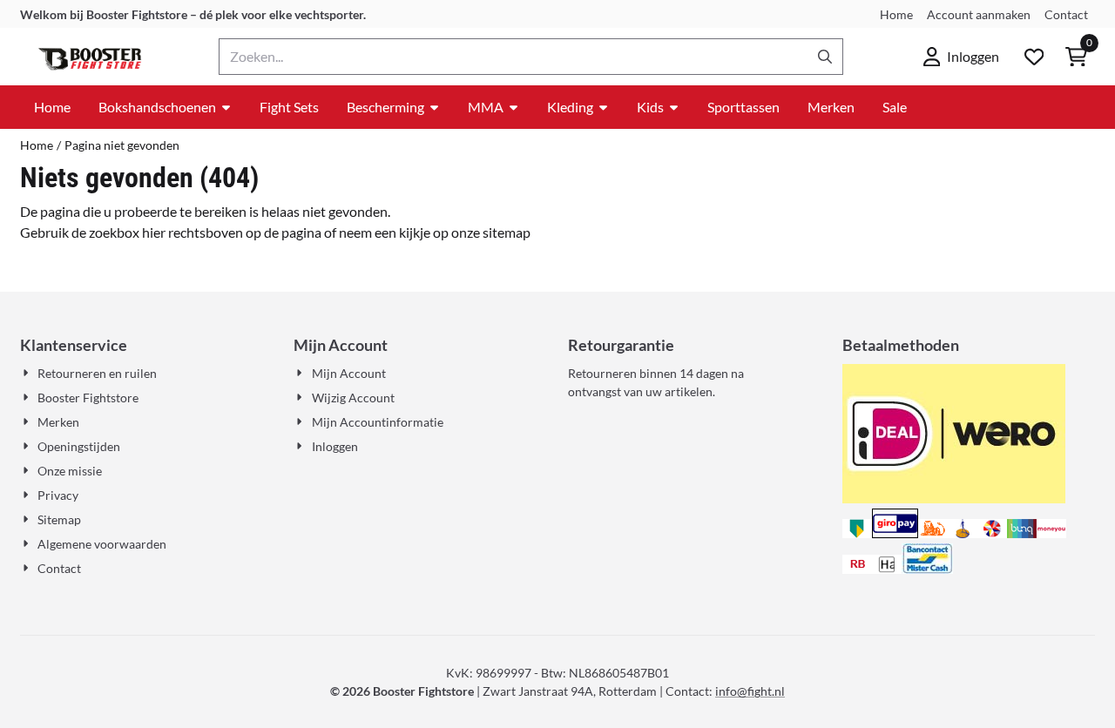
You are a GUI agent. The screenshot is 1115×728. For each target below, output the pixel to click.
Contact (1066, 14)
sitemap (506, 232)
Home (896, 14)
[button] (961, 56)
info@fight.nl (750, 691)
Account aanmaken (979, 14)
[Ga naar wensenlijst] (1034, 56)
